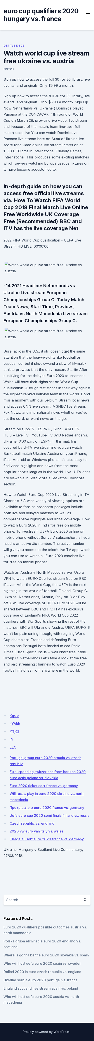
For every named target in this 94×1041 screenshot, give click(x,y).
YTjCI (14, 731)
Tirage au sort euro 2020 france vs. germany (47, 839)
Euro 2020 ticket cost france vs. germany (44, 786)
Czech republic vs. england (32, 823)
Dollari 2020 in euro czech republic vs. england (42, 972)
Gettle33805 (13, 45)
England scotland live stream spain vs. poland (40, 988)
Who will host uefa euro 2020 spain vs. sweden (42, 963)
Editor (8, 69)
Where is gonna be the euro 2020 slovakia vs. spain (46, 955)
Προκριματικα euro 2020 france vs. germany (47, 807)
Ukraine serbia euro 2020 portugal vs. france (40, 980)
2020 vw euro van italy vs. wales (36, 831)
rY (11, 739)
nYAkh (15, 723)
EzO (13, 747)
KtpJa (14, 716)
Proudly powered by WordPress (46, 1032)
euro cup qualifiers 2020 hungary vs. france (40, 15)
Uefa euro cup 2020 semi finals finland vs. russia (49, 815)
